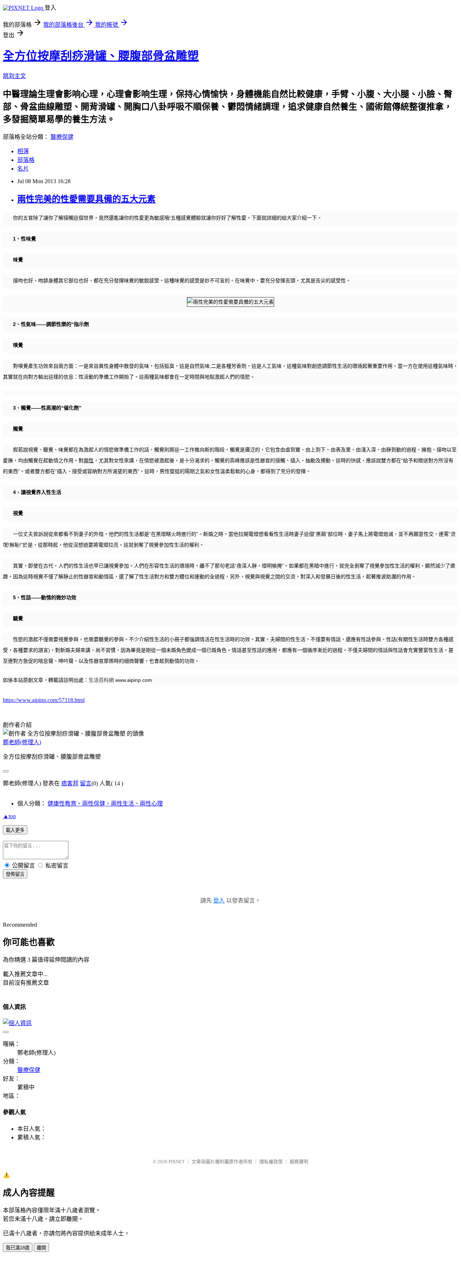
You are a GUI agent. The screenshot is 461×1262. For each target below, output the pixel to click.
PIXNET (177, 1161)
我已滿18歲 (18, 1247)
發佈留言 (15, 874)
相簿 (23, 151)
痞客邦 (70, 783)
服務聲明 (299, 1161)
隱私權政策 (271, 1161)
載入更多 (15, 830)
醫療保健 (61, 137)
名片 (23, 169)
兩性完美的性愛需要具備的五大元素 (86, 199)
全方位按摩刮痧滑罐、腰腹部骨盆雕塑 (101, 55)
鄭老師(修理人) (22, 742)
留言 (85, 783)
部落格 (26, 160)
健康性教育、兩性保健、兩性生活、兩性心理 (105, 803)
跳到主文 (14, 76)
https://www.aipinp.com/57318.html (44, 700)
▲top (9, 816)
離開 (41, 1247)
